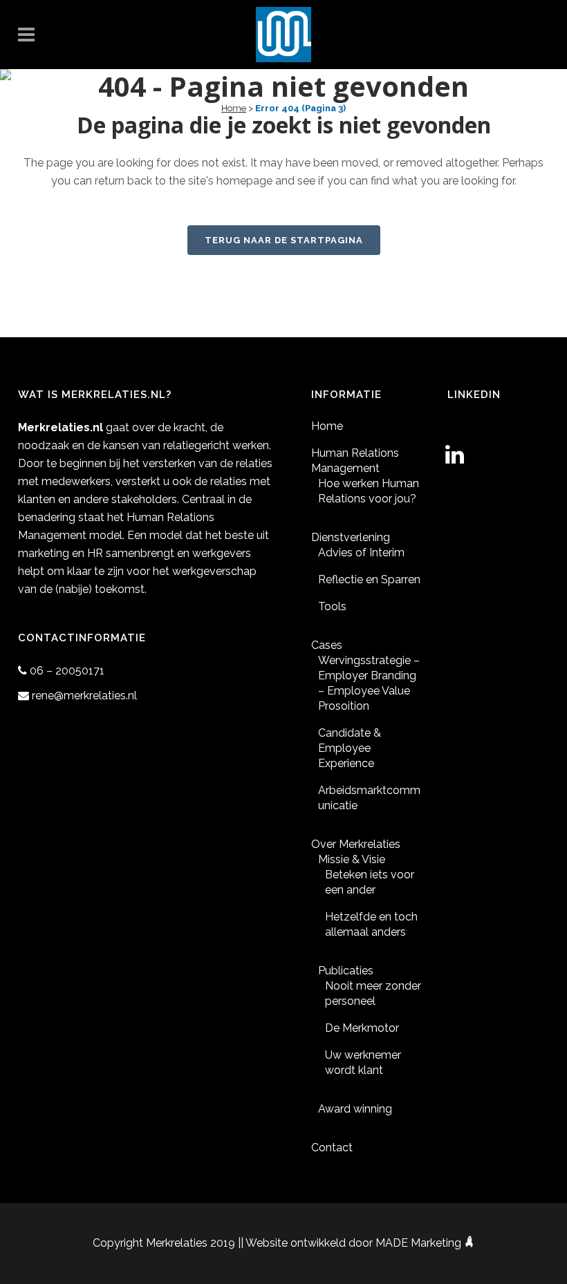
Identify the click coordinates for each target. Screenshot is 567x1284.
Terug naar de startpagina (284, 240)
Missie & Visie (351, 859)
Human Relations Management (355, 460)
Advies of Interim (361, 552)
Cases (326, 645)
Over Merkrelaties (355, 844)
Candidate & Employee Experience (349, 748)
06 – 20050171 (67, 670)
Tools (332, 606)
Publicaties (345, 970)
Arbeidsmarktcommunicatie (369, 798)
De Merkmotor (362, 1028)
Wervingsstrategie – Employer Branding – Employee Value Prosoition (369, 683)
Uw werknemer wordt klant (363, 1062)
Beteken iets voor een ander (369, 882)
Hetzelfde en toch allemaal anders (371, 924)
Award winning (355, 1108)
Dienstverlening (350, 537)
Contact (332, 1147)
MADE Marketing (419, 1242)
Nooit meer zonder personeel (373, 993)
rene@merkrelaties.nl (84, 695)
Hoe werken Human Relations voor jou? (368, 491)
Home (233, 108)
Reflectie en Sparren (369, 579)
